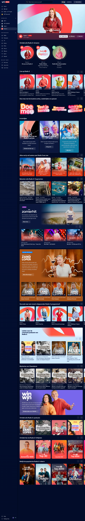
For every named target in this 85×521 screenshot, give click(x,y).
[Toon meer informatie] (34, 75)
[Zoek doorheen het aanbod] (15, 32)
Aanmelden (78, 1)
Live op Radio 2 (25, 71)
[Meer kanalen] (15, 18)
